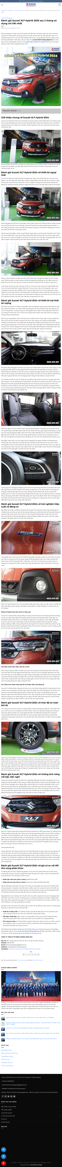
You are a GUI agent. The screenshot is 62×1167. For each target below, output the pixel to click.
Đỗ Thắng (17, 28)
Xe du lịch (25, 1162)
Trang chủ (14, 1162)
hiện (19, 110)
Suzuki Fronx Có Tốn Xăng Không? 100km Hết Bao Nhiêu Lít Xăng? (27, 1028)
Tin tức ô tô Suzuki (18, 10)
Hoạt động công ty (7, 1056)
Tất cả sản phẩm (6, 1109)
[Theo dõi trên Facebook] (2, 1096)
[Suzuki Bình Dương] (31, 4)
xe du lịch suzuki (6, 1113)
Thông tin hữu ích (7, 1062)
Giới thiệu (20, 1162)
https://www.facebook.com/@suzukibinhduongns (24, 949)
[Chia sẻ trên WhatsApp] (23, 954)
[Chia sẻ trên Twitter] (29, 954)
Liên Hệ (49, 1162)
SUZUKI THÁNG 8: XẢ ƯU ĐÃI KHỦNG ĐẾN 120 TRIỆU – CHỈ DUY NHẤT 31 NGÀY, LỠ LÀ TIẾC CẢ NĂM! (33, 1023)
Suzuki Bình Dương (6, 10)
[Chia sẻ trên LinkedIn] (38, 954)
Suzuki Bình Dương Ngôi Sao (30, 931)
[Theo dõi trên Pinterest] (14, 1096)
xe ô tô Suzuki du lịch (8, 1116)
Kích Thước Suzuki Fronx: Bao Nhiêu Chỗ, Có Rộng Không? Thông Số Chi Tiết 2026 (32, 1033)
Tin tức (38, 1162)
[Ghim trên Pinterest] (35, 954)
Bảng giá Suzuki (6, 1050)
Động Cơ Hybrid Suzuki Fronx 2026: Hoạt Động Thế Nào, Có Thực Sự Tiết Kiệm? (31, 1038)
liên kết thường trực (37, 960)
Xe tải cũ (4, 1119)
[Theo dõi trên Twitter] (8, 1096)
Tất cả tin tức (5, 1059)
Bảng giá (43, 1162)
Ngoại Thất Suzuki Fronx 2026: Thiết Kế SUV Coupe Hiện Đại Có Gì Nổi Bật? (30, 1017)
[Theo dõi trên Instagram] (5, 1096)
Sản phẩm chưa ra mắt (8, 1106)
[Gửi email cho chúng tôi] (11, 1096)
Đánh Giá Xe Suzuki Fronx (9, 1053)
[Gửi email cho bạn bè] (32, 954)
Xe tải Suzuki (5, 1122)
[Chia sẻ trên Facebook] (26, 954)
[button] (2, 5)
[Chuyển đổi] (60, 1066)
